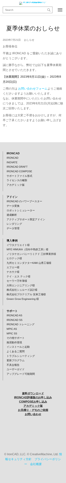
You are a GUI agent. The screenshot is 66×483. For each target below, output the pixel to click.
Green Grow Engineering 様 (23, 298)
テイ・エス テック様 (18, 276)
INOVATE (12, 162)
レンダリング (14, 223)
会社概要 (36, 464)
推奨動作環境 (14, 342)
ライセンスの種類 (17, 180)
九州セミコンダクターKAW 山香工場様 (29, 262)
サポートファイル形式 (19, 175)
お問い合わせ (33, 414)
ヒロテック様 (14, 258)
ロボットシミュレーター (21, 210)
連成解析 (12, 214)
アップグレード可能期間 (21, 373)
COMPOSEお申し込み (33, 401)
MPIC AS (12, 328)
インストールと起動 (18, 346)
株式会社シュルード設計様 (22, 289)
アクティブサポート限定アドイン (26, 219)
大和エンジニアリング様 (21, 285)
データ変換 (13, 205)
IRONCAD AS (14, 315)
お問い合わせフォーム (32, 88)
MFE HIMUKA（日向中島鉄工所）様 (27, 249)
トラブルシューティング (21, 355)
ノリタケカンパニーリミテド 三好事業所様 (31, 253)
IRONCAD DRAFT (17, 166)
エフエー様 (13, 267)
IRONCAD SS (14, 319)
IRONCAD (12, 157)
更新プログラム (16, 360)
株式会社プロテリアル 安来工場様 (26, 294)
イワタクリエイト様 (18, 245)
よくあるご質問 (16, 351)
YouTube (33, 423)
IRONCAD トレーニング (20, 324)
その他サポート (16, 337)
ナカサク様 (13, 271)
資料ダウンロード (33, 393)
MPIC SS (12, 333)
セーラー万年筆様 (17, 280)
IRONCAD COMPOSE (19, 171)
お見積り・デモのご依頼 (33, 410)
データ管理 (13, 228)
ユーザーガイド (16, 369)
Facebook (33, 432)
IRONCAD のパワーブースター (24, 201)
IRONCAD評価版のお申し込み (33, 397)
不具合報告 (13, 364)
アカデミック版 (16, 184)
